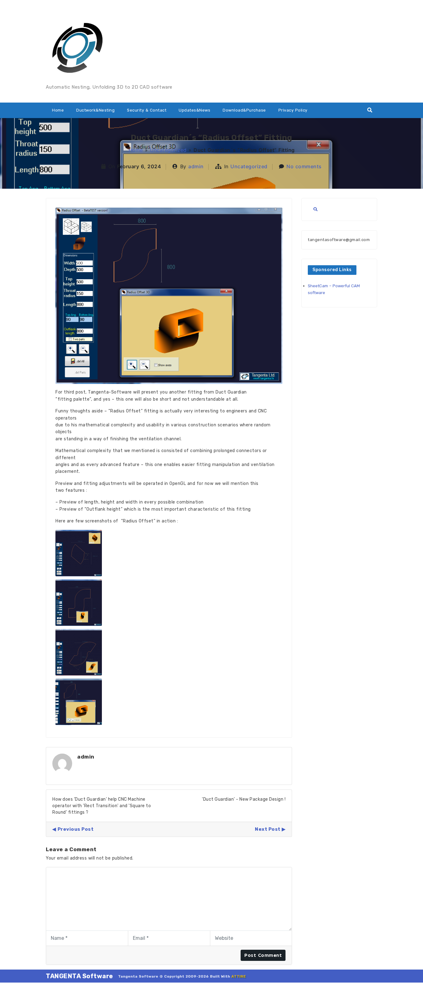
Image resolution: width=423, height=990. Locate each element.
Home (58, 110)
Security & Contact (146, 110)
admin (196, 166)
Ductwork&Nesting (95, 110)
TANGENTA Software (79, 976)
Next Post (268, 829)
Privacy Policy (292, 110)
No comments (304, 166)
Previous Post (76, 829)
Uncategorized (168, 150)
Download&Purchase (244, 110)
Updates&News (194, 110)
